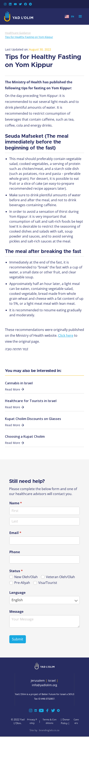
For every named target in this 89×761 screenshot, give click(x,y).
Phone (14, 552)
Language (17, 592)
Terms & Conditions (50, 721)
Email (22, 532)
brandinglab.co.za (49, 730)
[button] (69, 16)
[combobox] (44, 600)
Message (16, 611)
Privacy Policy (32, 721)
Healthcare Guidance (18, 33)
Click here (65, 335)
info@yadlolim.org (44, 685)
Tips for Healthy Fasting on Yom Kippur (29, 37)
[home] (18, 16)
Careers (76, 721)
